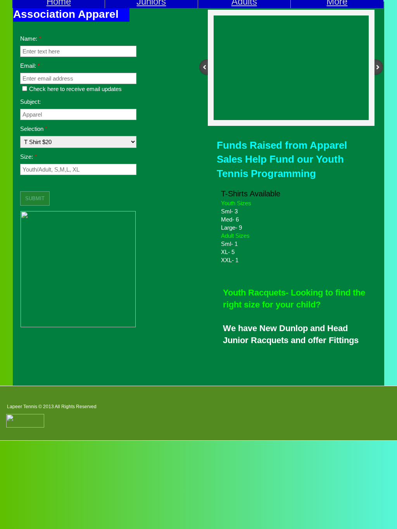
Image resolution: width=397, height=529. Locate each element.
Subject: (30, 101)
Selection (33, 128)
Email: (30, 65)
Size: (28, 156)
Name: (30, 38)
